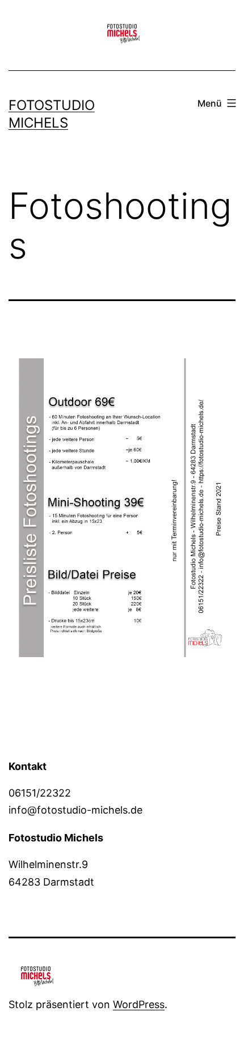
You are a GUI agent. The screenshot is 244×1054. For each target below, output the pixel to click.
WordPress (139, 1004)
